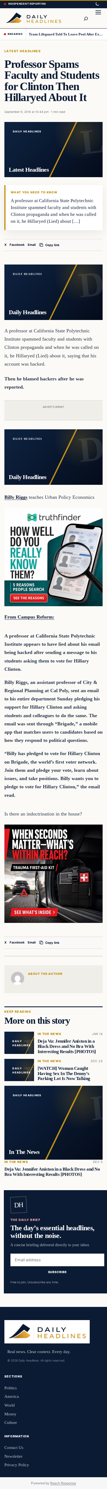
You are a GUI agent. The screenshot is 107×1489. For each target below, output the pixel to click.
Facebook (17, 245)
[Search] (86, 18)
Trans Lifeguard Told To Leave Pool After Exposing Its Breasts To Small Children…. (66, 34)
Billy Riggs (15, 497)
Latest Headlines (22, 51)
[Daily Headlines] (33, 18)
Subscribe (57, 1272)
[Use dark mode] (97, 4)
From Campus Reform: (29, 617)
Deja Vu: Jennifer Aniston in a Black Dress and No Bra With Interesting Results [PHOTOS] (67, 1046)
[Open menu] (98, 18)
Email (32, 245)
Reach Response (63, 1483)
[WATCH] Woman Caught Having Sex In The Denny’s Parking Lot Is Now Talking (64, 1073)
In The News (49, 1034)
